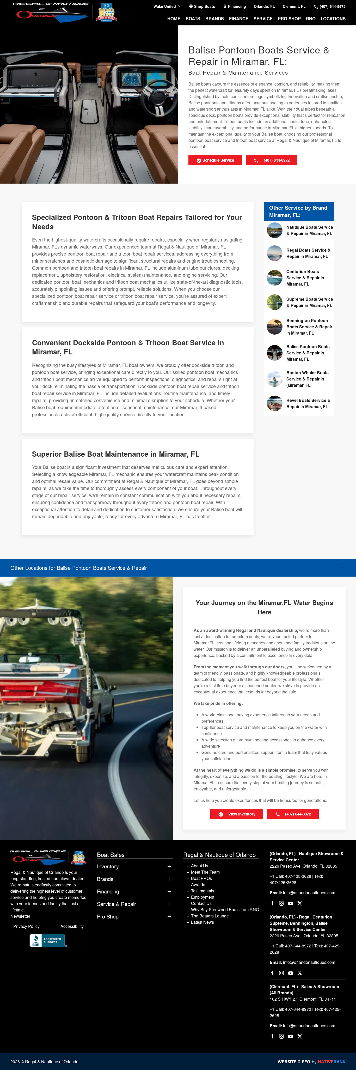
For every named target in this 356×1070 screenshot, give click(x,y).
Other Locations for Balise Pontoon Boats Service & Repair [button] (78, 567)
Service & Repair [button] (116, 904)
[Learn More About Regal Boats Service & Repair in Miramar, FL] (299, 253)
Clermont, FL (294, 6)
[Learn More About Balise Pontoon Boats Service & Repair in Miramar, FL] (299, 353)
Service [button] (263, 18)
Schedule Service (217, 160)
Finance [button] (238, 18)
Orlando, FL (264, 6)
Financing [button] (108, 891)
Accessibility (72, 926)
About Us (199, 866)
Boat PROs (201, 878)
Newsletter (20, 916)
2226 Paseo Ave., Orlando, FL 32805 (304, 936)
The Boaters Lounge (210, 916)
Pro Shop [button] (289, 18)
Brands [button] (214, 18)
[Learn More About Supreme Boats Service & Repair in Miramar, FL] (299, 302)
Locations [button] (333, 18)
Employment (202, 897)
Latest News (202, 922)
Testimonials (202, 891)
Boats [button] (193, 18)
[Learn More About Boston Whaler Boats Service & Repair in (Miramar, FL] (299, 379)
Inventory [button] (108, 866)
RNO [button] (311, 18)
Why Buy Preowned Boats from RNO (225, 909)
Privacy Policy (26, 926)
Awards (198, 884)
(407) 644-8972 (332, 6)
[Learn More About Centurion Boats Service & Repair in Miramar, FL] (299, 278)
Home (173, 18)
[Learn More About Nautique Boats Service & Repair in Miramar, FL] (299, 230)
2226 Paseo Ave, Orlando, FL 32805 (303, 866)
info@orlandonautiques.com (309, 893)
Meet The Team (205, 872)
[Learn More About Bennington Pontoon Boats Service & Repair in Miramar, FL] (299, 327)
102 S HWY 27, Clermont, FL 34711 (303, 999)
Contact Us (201, 903)
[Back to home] (65, 12)
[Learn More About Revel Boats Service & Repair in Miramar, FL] (299, 403)
